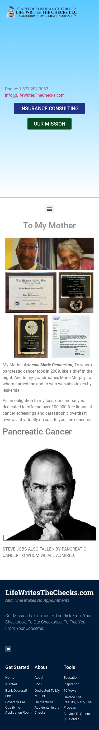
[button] (49, 209)
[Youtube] (8, 649)
